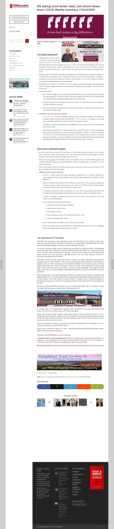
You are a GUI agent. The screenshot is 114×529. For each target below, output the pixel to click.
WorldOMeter (52, 335)
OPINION (11, 70)
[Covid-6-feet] (70, 26)
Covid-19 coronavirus (48, 377)
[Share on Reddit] (83, 386)
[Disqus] (70, 434)
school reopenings (85, 377)
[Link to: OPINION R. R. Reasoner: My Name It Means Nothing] (91, 402)
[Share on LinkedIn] (70, 386)
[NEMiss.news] (19, 6)
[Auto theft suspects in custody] (112, 264)
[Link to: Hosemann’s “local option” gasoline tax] (58, 402)
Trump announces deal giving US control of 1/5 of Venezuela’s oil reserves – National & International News (63, 477)
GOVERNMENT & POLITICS (16, 63)
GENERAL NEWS (13, 61)
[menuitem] (19, 17)
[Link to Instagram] (102, 526)
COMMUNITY (12, 54)
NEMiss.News (53, 373)
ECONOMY (12, 58)
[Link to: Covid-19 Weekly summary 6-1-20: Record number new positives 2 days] (41, 402)
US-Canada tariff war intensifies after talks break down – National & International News (21, 139)
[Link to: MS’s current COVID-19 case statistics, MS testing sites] (83, 402)
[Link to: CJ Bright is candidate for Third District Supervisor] (74, 402)
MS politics (74, 377)
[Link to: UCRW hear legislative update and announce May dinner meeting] (49, 402)
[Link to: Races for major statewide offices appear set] (66, 402)
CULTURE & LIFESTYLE (14, 56)
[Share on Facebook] (43, 386)
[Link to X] (97, 526)
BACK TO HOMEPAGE (58, 526)
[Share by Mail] (97, 386)
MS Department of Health (63, 377)
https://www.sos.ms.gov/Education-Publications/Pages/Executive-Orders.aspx (77, 345)
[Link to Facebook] (100, 526)
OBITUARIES (12, 68)
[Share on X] (57, 386)
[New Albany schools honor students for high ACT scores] (1, 264)
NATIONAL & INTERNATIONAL (16, 65)
